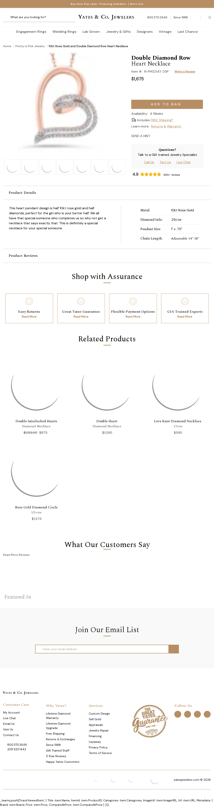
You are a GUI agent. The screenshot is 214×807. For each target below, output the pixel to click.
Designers (145, 31)
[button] (107, 193)
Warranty (174, 126)
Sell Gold (95, 719)
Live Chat (184, 162)
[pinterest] (187, 714)
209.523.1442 (16, 749)
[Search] (8, 17)
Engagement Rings (31, 31)
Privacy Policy (98, 747)
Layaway (95, 742)
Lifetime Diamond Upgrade (58, 726)
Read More (29, 316)
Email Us (9, 724)
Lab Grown (91, 31)
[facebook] (178, 714)
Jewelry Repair (99, 730)
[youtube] (207, 714)
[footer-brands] (149, 721)
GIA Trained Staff (57, 750)
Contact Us (11, 735)
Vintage (165, 31)
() (209, 17)
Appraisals (96, 725)
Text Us (165, 162)
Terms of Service (100, 753)
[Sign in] (196, 17)
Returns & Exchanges (60, 739)
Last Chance (188, 31)
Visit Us (8, 729)
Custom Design (99, 713)
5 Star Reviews (56, 756)
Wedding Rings (64, 31)
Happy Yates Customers (62, 762)
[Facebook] (162, 135)
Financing (95, 736)
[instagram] (197, 714)
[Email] (155, 135)
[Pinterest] (169, 135)
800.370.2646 (17, 744)
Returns (157, 126)
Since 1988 (53, 745)
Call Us (149, 162)
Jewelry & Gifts (118, 31)
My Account (11, 712)
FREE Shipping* (162, 120)
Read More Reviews (16, 555)
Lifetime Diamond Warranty (58, 716)
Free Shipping (55, 733)
